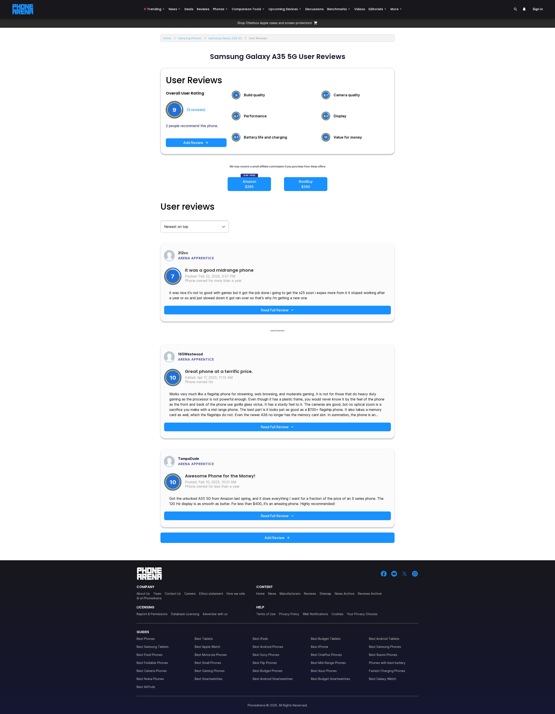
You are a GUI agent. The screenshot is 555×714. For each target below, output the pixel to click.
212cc (183, 253)
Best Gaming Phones (210, 671)
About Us (143, 593)
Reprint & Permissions (152, 614)
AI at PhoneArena (149, 598)
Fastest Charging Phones (387, 671)
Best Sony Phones (266, 655)
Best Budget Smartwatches (330, 679)
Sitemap (325, 593)
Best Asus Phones (324, 671)
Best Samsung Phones (385, 647)
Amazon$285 (249, 184)
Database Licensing (185, 614)
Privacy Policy (289, 614)
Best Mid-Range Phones (328, 663)
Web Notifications (315, 614)
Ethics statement (211, 593)
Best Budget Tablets (326, 638)
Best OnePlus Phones (326, 655)
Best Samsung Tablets (153, 647)
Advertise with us (215, 614)
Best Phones (146, 638)
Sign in (538, 9)
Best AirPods (146, 687)
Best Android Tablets (384, 638)
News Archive (344, 593)
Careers (190, 593)
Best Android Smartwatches (273, 679)
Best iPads (260, 638)
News (272, 593)
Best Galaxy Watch (382, 679)
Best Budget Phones (267, 671)
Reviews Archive (370, 593)
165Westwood (190, 354)
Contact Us (173, 593)
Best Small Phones (208, 663)
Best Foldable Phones (152, 663)
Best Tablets (204, 638)
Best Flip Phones (265, 663)
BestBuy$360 (306, 184)
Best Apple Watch (207, 647)
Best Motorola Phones (211, 655)
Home (260, 593)
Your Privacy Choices (362, 614)
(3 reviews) (196, 110)
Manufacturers (290, 593)
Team (157, 593)
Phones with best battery (387, 663)
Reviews (310, 593)
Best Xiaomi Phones (383, 655)
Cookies (337, 614)
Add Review (193, 143)
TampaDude (188, 458)
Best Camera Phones (152, 671)
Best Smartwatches (208, 679)
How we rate (236, 593)
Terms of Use (266, 614)
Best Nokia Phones (150, 679)
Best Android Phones (268, 647)
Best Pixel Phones (150, 655)
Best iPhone (319, 647)
